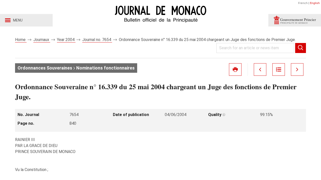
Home (21, 39)
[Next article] (297, 69)
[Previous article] (260, 69)
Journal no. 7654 (97, 39)
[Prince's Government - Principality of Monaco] (294, 20)
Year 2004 (66, 39)
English (315, 3)
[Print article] (235, 69)
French (303, 3)
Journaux (41, 39)
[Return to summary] (278, 69)
